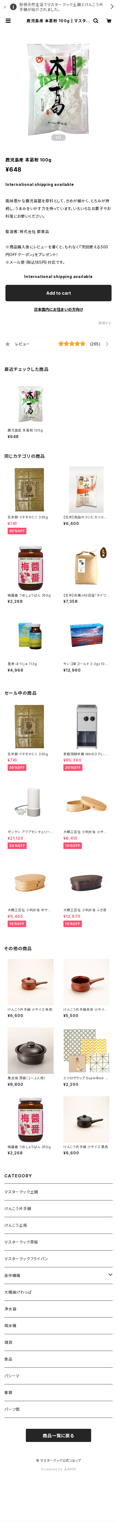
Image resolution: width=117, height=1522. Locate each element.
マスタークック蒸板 (21, 1242)
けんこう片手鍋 (17, 1208)
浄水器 (10, 1309)
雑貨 (8, 1342)
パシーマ (12, 1375)
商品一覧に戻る (58, 1435)
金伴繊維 (12, 1275)
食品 (8, 1359)
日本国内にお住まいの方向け (58, 309)
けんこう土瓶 (15, 1225)
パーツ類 (12, 1409)
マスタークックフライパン (26, 1258)
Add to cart (58, 293)
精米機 (10, 1325)
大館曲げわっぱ (18, 1292)
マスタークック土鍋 (21, 1191)
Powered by (52, 1469)
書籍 (8, 1392)
